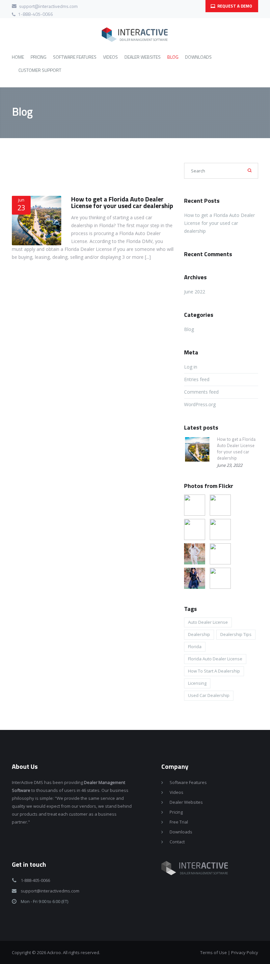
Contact (177, 842)
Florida (195, 646)
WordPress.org (200, 404)
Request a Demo (234, 6)
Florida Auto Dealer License (215, 659)
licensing (197, 683)
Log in (190, 367)
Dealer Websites (186, 802)
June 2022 (194, 291)
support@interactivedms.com (48, 6)
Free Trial (179, 822)
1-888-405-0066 (35, 14)
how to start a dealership (214, 671)
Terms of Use (213, 952)
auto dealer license (208, 622)
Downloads (181, 832)
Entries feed (196, 379)
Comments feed (201, 392)
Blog (189, 329)
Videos (176, 792)
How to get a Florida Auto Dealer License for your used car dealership (122, 202)
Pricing (176, 812)
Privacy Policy (244, 952)
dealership (199, 634)
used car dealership (209, 695)
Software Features (188, 782)
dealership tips (236, 634)
